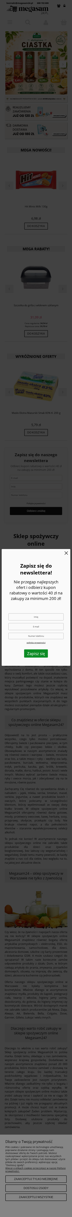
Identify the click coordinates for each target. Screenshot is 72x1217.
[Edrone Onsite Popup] (36, 608)
